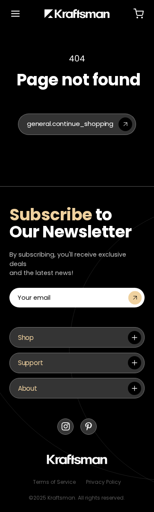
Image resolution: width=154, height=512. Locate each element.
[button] (15, 13)
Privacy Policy (103, 482)
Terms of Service (54, 482)
